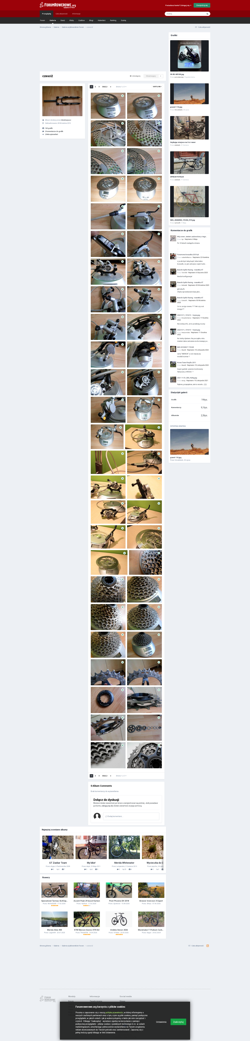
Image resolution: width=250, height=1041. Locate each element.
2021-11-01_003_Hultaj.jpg (187, 378)
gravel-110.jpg (176, 107)
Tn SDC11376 (97, 223)
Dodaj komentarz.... (115, 816)
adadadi (177, 145)
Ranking (113, 20)
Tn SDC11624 (134, 762)
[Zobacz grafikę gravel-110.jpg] (189, 93)
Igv (183, 239)
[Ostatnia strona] (111, 86)
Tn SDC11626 (134, 735)
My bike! (91, 862)
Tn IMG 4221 (133, 518)
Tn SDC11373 (134, 251)
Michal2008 (52, 904)
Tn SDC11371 (134, 279)
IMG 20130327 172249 (185, 347)
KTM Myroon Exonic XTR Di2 (86, 930)
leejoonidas (186, 332)
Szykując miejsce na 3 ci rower (183, 142)
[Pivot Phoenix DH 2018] (119, 890)
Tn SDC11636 (97, 624)
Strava (122, 1001)
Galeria (53, 20)
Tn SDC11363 (134, 389)
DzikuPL (184, 300)
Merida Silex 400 (54, 930)
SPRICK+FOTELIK (177, 177)
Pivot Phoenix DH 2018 (119, 901)
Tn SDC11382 (97, 140)
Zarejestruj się (202, 5)
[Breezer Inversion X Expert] (151, 890)
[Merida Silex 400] (54, 919)
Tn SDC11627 (97, 735)
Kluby (72, 20)
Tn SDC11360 (97, 443)
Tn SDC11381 (134, 140)
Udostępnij (135, 76)
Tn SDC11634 (97, 652)
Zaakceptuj (178, 1022)
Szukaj (123, 20)
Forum (42, 20)
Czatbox (81, 20)
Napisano (191, 239)
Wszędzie (197, 14)
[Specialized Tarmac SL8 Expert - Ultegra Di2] (54, 890)
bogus (149, 933)
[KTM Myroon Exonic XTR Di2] (87, 919)
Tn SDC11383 (134, 113)
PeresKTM (84, 933)
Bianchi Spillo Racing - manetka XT (190, 270)
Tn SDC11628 (134, 707)
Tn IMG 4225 (133, 468)
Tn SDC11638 (97, 596)
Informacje (76, 14)
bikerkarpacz (66, 120)
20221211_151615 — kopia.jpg (188, 315)
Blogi (91, 20)
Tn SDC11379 (134, 168)
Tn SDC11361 (134, 417)
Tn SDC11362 (97, 417)
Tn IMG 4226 (97, 468)
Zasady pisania (96, 1001)
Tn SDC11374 (97, 251)
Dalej (104, 87)
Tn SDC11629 (97, 707)
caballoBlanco (187, 257)
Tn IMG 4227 (131, 443)
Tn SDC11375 (134, 223)
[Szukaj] (207, 14)
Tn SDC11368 (97, 334)
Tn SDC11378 (97, 196)
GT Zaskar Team (58, 862)
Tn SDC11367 (134, 334)
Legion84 (52, 933)
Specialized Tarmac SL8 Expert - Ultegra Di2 (60, 901)
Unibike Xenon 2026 (119, 930)
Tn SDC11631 (134, 679)
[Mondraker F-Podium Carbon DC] (151, 919)
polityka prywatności (114, 1012)
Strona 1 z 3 (120, 87)
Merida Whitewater (124, 862)
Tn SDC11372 (97, 279)
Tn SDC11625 (97, 762)
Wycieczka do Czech (158, 862)
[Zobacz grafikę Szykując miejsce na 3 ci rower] (189, 127)
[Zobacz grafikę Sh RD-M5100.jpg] (189, 56)
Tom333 (184, 273)
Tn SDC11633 (134, 652)
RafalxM (184, 285)
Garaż (63, 20)
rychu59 (177, 223)
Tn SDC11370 (97, 306)
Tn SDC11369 (134, 306)
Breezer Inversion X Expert (151, 901)
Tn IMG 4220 (97, 542)
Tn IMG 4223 (133, 493)
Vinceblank (178, 110)
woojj (183, 380)
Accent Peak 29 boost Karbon (87, 901)
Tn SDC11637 (134, 596)
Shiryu (149, 904)
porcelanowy (179, 77)
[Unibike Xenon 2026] (119, 919)
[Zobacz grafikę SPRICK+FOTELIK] (189, 162)
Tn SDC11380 (97, 168)
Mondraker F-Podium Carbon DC (152, 930)
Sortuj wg (157, 86)
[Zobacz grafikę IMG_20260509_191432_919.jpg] (189, 201)
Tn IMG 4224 (97, 493)
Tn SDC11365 (134, 361)
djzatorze (116, 904)
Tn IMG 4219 (133, 542)
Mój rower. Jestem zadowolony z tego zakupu (191, 237)
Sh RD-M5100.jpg (177, 74)
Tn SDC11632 (97, 679)
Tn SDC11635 (134, 624)
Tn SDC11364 (97, 389)
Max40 (184, 350)
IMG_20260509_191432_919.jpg (182, 220)
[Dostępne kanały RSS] (207, 946)
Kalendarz (101, 20)
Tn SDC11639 (136, 569)
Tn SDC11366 (97, 361)
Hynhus (84, 904)
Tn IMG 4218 (97, 569)
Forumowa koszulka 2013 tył (188, 255)
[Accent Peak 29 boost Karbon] (87, 890)
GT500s (116, 933)
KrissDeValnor (186, 318)
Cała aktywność (62, 14)
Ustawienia (161, 1022)
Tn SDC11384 (97, 110)
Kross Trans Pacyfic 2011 (186, 362)
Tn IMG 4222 (97, 518)
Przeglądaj (46, 14)
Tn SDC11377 (134, 196)
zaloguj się (106, 806)
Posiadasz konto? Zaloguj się (177, 5)
